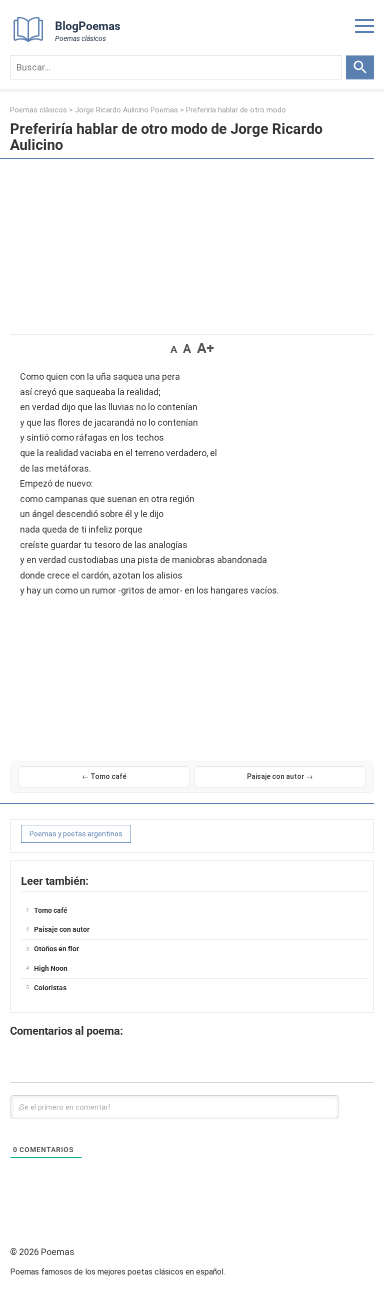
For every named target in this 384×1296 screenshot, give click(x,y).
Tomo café (51, 910)
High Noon (51, 968)
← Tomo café (104, 776)
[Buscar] (360, 67)
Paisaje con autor (62, 929)
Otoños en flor (56, 949)
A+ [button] (205, 348)
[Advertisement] (192, 249)
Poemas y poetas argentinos (76, 834)
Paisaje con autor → (280, 776)
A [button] (173, 349)
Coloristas (50, 988)
